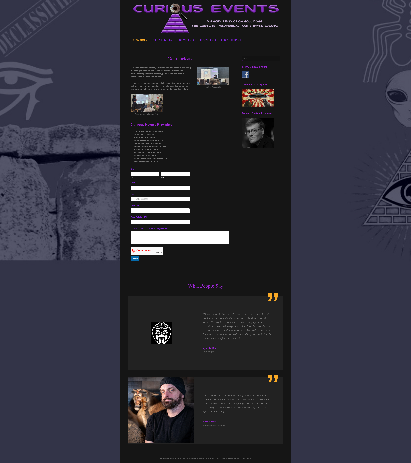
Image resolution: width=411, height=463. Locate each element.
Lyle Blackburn (210, 348)
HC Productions (247, 458)
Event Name (136, 206)
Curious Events (174, 458)
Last (162, 177)
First (132, 177)
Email (133, 183)
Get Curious (139, 40)
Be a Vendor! (207, 40)
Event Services (162, 40)
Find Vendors (186, 40)
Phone (133, 194)
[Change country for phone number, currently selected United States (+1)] (133, 199)
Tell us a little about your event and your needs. (150, 229)
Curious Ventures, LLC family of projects (206, 458)
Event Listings (231, 40)
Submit (135, 258)
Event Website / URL (139, 217)
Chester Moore (210, 421)
